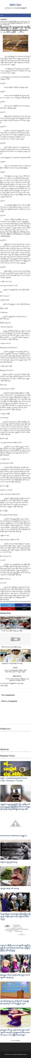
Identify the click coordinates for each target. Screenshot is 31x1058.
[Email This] (1, 685)
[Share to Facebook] (5, 685)
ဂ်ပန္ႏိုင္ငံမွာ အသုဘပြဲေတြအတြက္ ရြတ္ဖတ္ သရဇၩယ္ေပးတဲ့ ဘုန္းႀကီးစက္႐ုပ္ (15, 916)
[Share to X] (4, 685)
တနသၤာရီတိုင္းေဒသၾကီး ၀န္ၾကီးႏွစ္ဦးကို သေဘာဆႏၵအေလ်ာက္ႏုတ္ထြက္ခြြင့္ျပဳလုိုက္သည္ (15, 947)
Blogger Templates (22, 1054)
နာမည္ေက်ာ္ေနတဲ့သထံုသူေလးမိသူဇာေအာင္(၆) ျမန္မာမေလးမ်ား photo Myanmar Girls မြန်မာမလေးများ (15, 1032)
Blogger (18, 1040)
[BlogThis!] (2, 685)
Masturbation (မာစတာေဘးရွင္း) (13, 836)
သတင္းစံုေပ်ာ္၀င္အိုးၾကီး (9, 32)
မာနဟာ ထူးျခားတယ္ (8, 862)
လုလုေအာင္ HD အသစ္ (9, 888)
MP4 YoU (15, 4)
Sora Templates (13, 1054)
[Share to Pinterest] (7, 685)
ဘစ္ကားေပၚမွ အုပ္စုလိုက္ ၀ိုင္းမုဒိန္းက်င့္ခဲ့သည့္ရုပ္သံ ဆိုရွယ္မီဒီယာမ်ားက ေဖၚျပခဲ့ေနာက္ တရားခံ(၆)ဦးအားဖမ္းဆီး (15, 806)
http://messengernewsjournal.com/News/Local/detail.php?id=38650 (15, 601)
